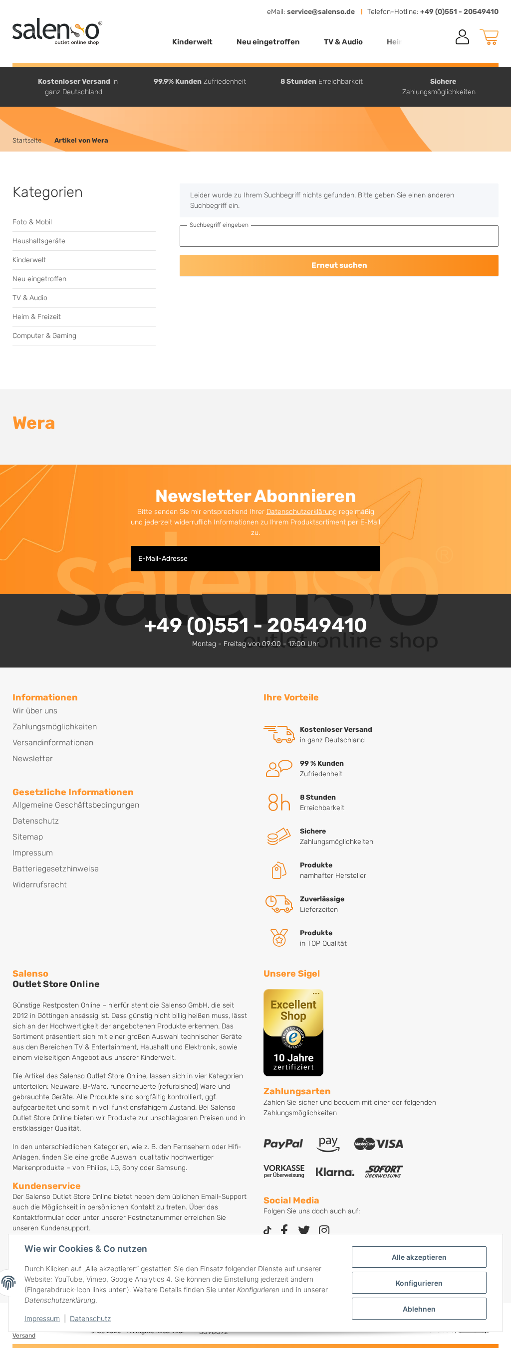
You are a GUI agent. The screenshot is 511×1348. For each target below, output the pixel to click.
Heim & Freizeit (36, 317)
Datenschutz (90, 1318)
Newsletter (32, 758)
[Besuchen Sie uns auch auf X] (303, 1231)
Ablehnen (419, 1309)
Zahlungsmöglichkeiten (54, 726)
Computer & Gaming (44, 336)
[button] (463, 36)
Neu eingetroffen (39, 279)
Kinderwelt (29, 260)
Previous (11, 86)
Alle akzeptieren (419, 1257)
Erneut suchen (339, 265)
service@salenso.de (321, 11)
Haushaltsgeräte (38, 241)
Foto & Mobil (32, 222)
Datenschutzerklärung (301, 511)
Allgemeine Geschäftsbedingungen (75, 805)
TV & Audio (29, 298)
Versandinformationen (52, 742)
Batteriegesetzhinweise (55, 868)
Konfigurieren (419, 1283)
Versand (23, 1335)
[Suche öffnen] (440, 37)
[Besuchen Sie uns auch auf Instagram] (323, 1231)
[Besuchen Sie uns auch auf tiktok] (267, 1231)
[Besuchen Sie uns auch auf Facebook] (283, 1231)
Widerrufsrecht (39, 884)
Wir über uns (34, 710)
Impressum (42, 1318)
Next (500, 86)
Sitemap (27, 837)
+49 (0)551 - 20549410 (459, 11)
